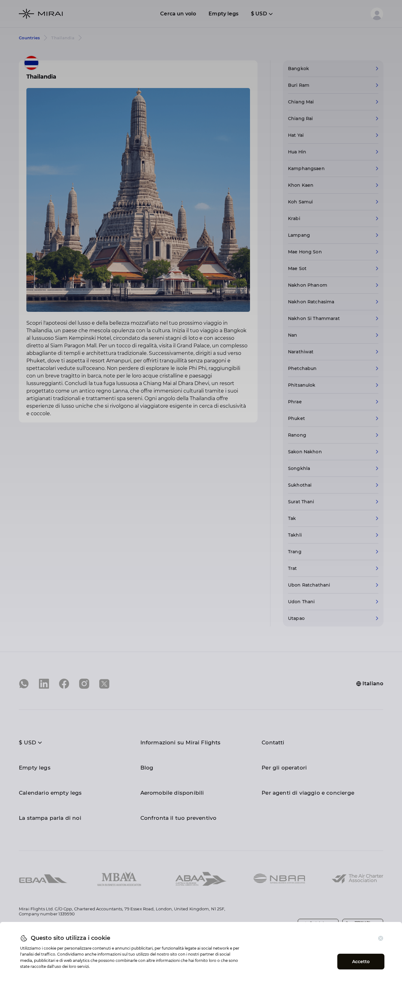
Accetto (361, 961)
